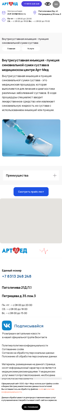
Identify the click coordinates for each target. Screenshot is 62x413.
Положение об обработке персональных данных (29, 356)
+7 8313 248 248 (16, 276)
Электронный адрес (14, 11)
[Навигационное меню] (56, 4)
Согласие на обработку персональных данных (28, 352)
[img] (10, 4)
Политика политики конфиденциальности (25, 345)
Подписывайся (28, 326)
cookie (41, 389)
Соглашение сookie (13, 349)
